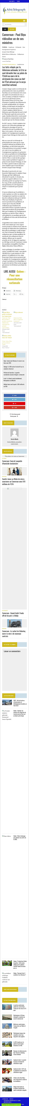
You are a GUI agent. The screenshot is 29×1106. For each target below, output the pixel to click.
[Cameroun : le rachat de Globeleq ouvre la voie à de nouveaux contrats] (14, 626)
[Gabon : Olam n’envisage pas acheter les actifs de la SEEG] (7, 956)
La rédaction (5, 1099)
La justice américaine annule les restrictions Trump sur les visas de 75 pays (19, 1007)
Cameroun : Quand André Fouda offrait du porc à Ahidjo (13, 614)
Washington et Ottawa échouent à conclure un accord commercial (19, 1017)
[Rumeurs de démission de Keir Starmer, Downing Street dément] (7, 1055)
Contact (11, 1099)
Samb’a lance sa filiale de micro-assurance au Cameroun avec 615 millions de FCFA (13, 481)
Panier (18, 1)
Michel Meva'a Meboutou (9, 54)
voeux (4, 56)
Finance (4, 476)
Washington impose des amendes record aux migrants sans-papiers (19, 1035)
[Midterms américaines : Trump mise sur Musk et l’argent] (7, 1028)
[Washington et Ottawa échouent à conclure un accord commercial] (7, 1019)
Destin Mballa (12, 64)
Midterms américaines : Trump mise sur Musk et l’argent (19, 1026)
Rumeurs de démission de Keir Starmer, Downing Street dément (19, 1052)
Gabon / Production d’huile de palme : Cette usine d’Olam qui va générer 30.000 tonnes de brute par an (20, 964)
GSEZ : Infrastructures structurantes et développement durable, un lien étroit (20, 703)
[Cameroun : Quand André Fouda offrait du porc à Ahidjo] (14, 608)
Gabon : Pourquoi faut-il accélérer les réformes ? (19, 974)
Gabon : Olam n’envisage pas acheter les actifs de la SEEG (19, 837)
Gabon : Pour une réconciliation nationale (16, 277)
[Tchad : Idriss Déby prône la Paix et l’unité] (7, 337)
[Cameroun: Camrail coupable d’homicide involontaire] (14, 456)
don (24, 47)
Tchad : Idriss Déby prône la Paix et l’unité (7, 342)
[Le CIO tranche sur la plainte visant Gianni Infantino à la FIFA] (7, 1046)
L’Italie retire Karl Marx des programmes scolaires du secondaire (20, 1079)
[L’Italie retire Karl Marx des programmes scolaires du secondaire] (7, 1081)
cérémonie (18, 47)
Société (4, 458)
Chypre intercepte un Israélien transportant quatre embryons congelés (20, 1088)
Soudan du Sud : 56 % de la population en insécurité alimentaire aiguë (20, 1070)
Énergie (4, 628)
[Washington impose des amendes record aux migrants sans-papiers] (7, 1037)
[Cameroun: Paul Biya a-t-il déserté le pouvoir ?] (19, 314)
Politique (5, 610)
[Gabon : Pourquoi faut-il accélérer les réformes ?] (7, 982)
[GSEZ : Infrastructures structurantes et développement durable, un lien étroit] (7, 704)
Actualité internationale (10, 1000)
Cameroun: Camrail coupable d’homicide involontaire (12, 462)
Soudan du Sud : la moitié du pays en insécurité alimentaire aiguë (19, 1061)
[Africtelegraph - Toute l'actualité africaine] (14, 10)
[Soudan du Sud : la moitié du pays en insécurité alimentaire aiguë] (7, 1063)
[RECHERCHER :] (14, 24)
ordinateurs (20, 54)
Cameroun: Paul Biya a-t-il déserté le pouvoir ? (18, 319)
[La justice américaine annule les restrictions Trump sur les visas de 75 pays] (7, 1009)
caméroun (11, 47)
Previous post (15, 414)
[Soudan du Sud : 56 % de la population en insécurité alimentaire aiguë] (7, 1072)
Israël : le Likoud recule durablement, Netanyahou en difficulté (13, 380)
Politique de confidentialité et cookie (12, 1100)
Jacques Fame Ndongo (8, 52)
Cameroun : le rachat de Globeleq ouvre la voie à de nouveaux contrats (13, 634)
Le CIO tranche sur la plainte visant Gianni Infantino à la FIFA (18, 1043)
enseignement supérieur (9, 49)
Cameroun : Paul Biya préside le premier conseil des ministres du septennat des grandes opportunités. (7, 322)
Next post (13, 416)
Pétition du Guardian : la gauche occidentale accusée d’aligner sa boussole (14, 374)
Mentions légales (7, 1102)
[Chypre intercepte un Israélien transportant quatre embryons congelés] (7, 1090)
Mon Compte (12, 1)
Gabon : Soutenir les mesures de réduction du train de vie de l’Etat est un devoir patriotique (19, 713)
